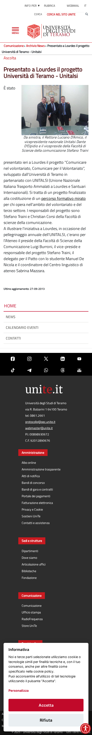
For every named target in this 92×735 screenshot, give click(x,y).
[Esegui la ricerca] (86, 14)
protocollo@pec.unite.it (40, 421)
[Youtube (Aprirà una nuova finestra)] (79, 358)
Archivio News (35, 45)
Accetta (46, 705)
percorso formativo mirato (63, 198)
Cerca (38, 14)
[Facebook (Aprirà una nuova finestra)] (13, 358)
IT (85, 5)
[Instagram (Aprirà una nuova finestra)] (29, 358)
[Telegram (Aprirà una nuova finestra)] (29, 370)
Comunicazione (14, 45)
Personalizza (18, 690)
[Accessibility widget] (85, 728)
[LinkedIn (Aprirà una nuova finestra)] (63, 358)
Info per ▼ (32, 5)
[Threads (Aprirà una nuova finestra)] (63, 370)
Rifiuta (46, 720)
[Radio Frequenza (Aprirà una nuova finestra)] (79, 370)
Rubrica (49, 5)
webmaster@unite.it (39, 428)
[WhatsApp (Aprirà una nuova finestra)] (46, 370)
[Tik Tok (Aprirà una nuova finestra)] (13, 370)
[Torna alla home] (52, 31)
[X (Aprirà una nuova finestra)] (46, 358)
